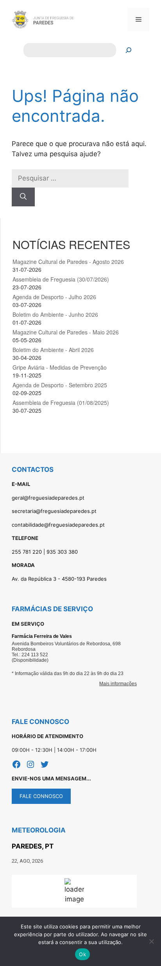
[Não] (151, 941)
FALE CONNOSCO (41, 796)
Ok (82, 954)
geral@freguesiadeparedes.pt (48, 498)
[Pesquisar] (129, 50)
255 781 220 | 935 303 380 (45, 552)
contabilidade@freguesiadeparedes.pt (58, 525)
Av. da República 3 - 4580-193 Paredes (59, 579)
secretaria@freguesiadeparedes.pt (54, 511)
